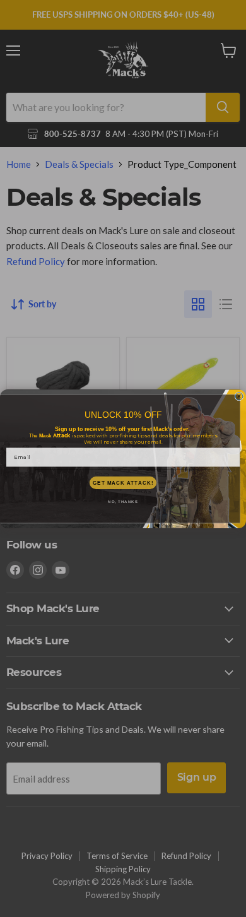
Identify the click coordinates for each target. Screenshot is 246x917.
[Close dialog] (239, 396)
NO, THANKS (123, 501)
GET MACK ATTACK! (123, 482)
